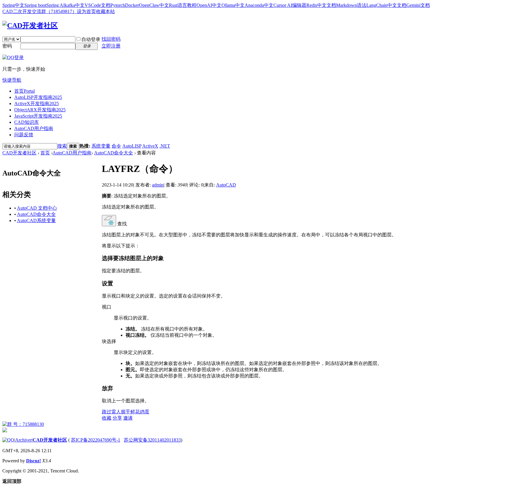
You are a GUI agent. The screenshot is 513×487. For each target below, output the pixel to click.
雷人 (116, 411)
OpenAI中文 (209, 5)
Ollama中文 (233, 5)
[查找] (109, 220)
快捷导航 (11, 80)
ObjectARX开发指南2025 (40, 109)
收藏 (106, 417)
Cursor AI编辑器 (289, 5)
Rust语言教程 (183, 5)
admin (158, 184)
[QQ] (8, 439)
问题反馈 (23, 134)
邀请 (128, 417)
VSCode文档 (97, 5)
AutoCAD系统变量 (36, 220)
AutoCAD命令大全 (113, 152)
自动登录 (90, 39)
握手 (125, 411)
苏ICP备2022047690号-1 (95, 439)
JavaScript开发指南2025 (38, 115)
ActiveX (150, 145)
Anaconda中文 (259, 5)
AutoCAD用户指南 (33, 128)
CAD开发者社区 (19, 152)
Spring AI (55, 5)
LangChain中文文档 (386, 5)
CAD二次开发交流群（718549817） (39, 11)
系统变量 (100, 145)
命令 (116, 145)
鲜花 (135, 411)
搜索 (62, 145)
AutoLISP (131, 145)
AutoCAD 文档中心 (37, 208)
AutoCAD (226, 184)
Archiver (23, 439)
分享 (117, 417)
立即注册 (111, 45)
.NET (164, 145)
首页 (24, 91)
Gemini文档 (418, 5)
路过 (106, 411)
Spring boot (35, 5)
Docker (132, 5)
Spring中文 (13, 5)
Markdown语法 (351, 5)
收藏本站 (105, 11)
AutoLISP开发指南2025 (38, 97)
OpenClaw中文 (154, 5)
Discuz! (33, 460)
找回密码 (111, 39)
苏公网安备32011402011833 (152, 439)
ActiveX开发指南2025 (36, 103)
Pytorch (117, 5)
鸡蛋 (144, 411)
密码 (7, 45)
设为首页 (86, 11)
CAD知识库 (26, 122)
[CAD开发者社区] (30, 25)
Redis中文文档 (321, 5)
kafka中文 (75, 5)
